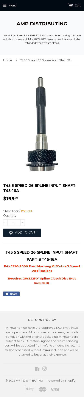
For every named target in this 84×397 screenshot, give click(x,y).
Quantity (9, 216)
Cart (77, 5)
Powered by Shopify (61, 380)
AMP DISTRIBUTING (42, 24)
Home (7, 60)
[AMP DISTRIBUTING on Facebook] (37, 369)
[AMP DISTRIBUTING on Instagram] (44, 369)
